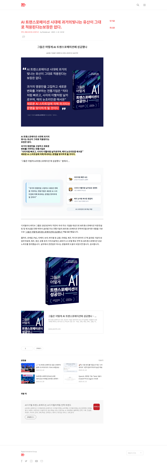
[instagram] (31, 461)
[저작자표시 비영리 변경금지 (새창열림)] (46, 348)
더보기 (101, 360)
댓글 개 (24, 393)
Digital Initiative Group (29, 451)
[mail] (41, 461)
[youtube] (36, 461)
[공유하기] (28, 348)
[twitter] (26, 461)
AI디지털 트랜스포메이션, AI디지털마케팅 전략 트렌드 (48, 405)
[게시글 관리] (30, 348)
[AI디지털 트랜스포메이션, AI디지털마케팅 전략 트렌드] (23, 5)
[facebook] (21, 461)
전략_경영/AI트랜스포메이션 (30, 32)
